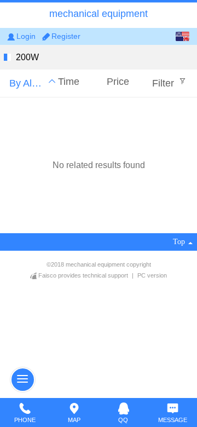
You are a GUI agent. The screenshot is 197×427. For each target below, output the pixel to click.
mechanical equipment (98, 13)
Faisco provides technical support (83, 275)
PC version (152, 275)
